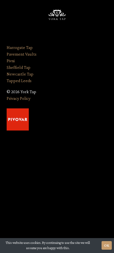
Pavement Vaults (22, 54)
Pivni (11, 60)
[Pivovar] (18, 118)
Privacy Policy (18, 98)
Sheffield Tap (18, 67)
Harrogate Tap (20, 47)
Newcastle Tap (20, 74)
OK (106, 245)
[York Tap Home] (57, 15)
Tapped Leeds (19, 80)
